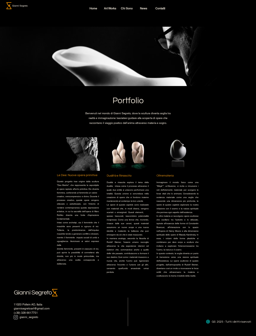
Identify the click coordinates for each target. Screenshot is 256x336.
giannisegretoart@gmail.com (32, 308)
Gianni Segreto (33, 292)
